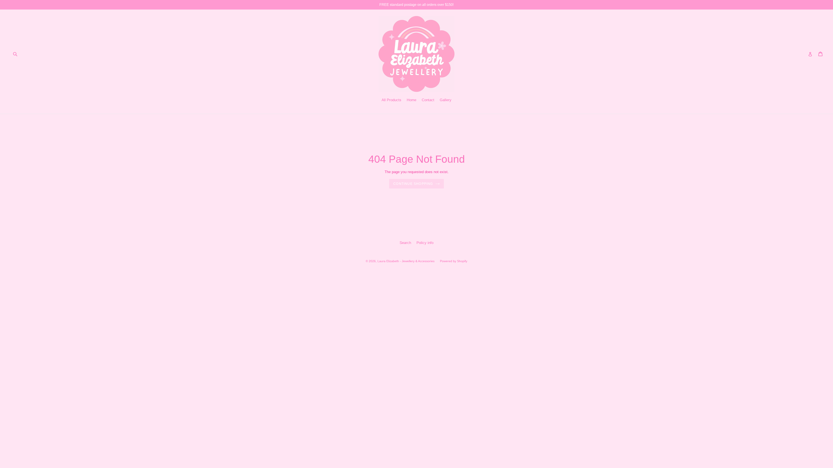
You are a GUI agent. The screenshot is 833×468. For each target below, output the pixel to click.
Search (405, 243)
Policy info (424, 243)
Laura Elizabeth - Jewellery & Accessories (406, 261)
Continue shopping (413, 183)
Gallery (445, 100)
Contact (428, 100)
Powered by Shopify (453, 261)
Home (411, 100)
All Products (391, 100)
